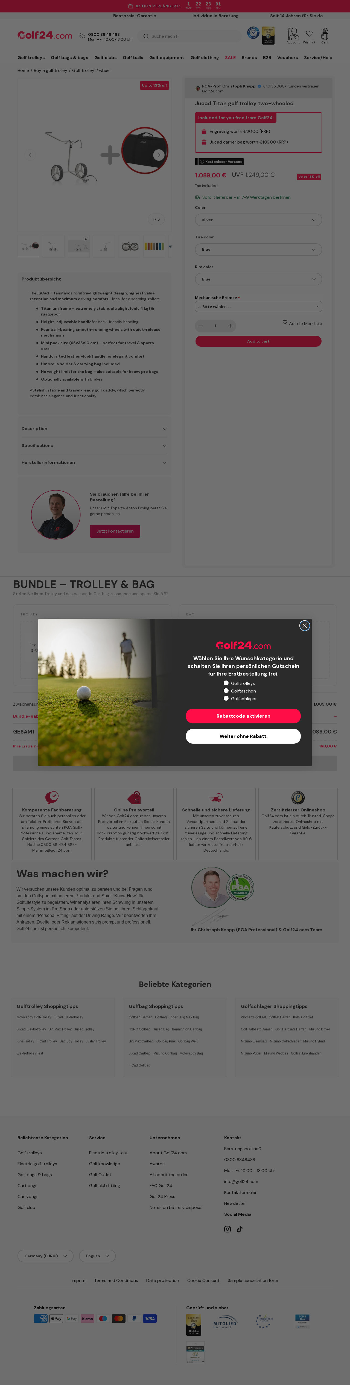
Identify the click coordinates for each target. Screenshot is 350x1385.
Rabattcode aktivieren (243, 716)
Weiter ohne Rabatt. (243, 736)
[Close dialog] (305, 625)
